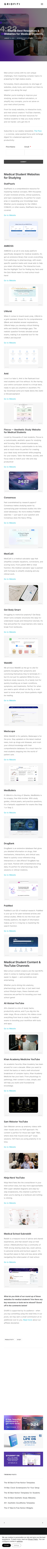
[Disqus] (23, 1375)
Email (27, 147)
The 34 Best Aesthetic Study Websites (20, 1498)
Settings (16, 1545)
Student (30, 38)
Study (19, 1339)
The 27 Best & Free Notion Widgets (18, 1508)
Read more (27, 1320)
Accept (6, 1545)
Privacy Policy (33, 1539)
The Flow (38, 131)
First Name (10, 147)
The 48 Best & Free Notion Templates (19, 1483)
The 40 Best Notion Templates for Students (22, 1493)
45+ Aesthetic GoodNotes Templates (19, 1503)
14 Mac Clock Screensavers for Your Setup (21, 1488)
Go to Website (10, 215)
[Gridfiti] (12, 4)
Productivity (22, 38)
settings (20, 1541)
